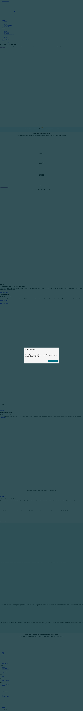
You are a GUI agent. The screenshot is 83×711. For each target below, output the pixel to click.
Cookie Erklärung (36, 352)
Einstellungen (42, 361)
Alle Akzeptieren (53, 361)
